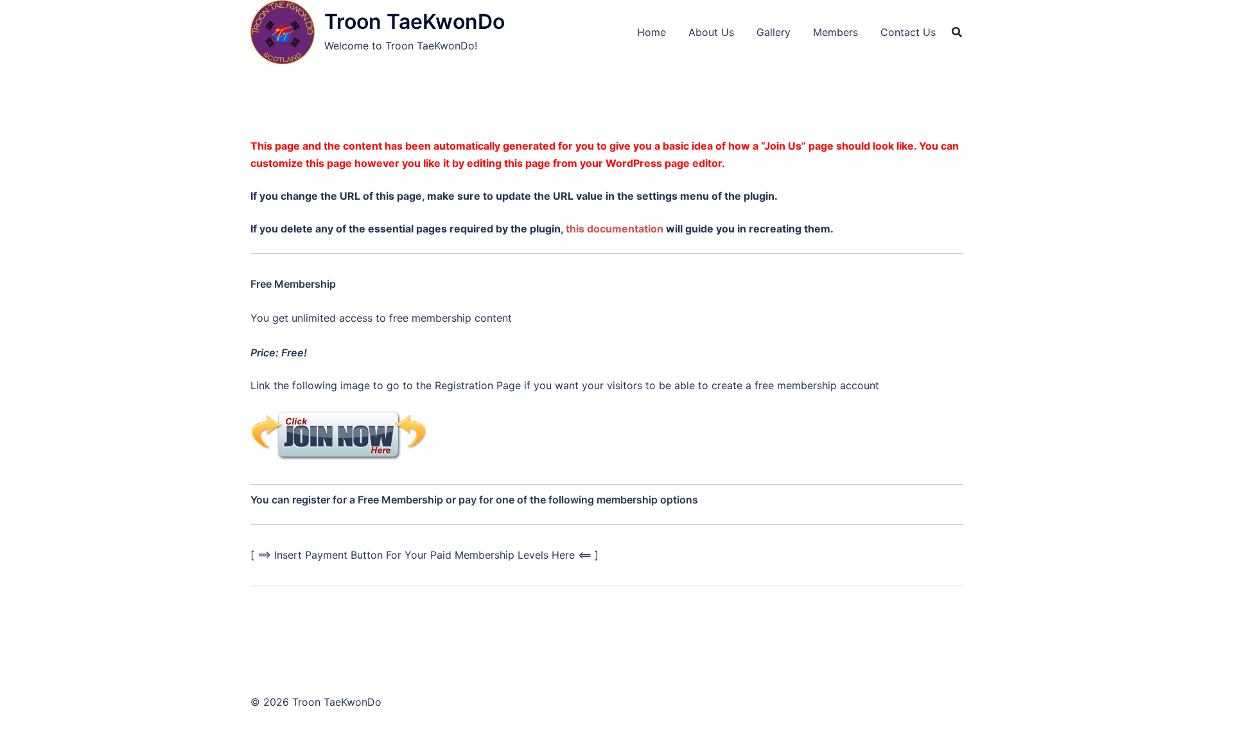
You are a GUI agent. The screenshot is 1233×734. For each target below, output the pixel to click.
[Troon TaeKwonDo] (282, 32)
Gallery (773, 32)
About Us (711, 32)
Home (651, 32)
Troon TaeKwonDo (414, 21)
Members (835, 32)
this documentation (614, 228)
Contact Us (908, 32)
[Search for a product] (957, 32)
